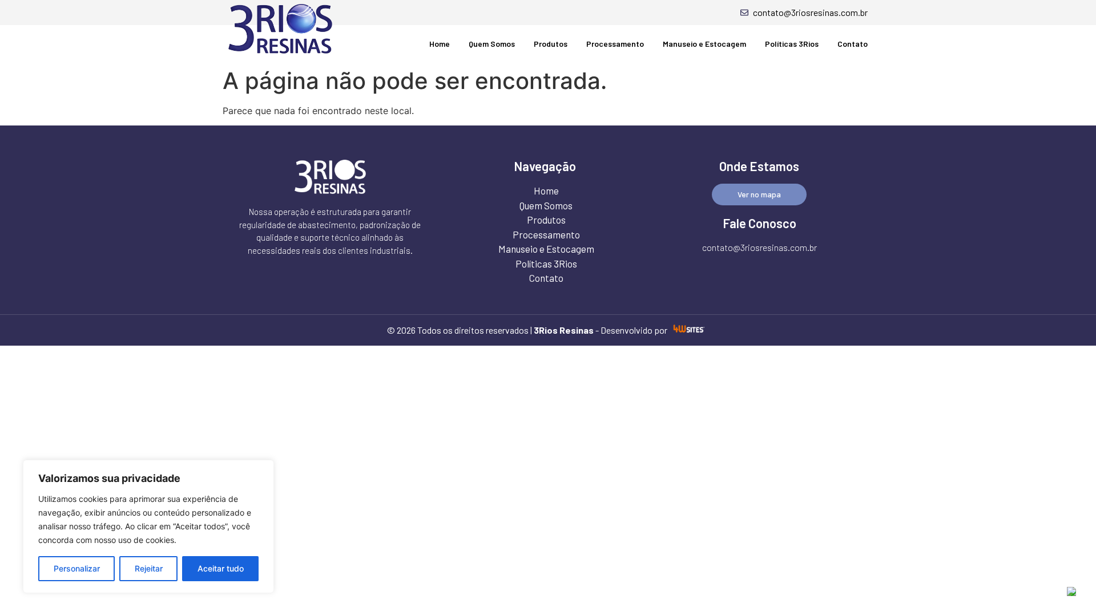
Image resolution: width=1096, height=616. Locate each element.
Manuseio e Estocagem (704, 43)
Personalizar (77, 568)
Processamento (615, 43)
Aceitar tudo (221, 568)
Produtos (550, 43)
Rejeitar (149, 568)
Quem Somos (492, 43)
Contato (852, 43)
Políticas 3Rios (792, 43)
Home (439, 43)
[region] (148, 526)
